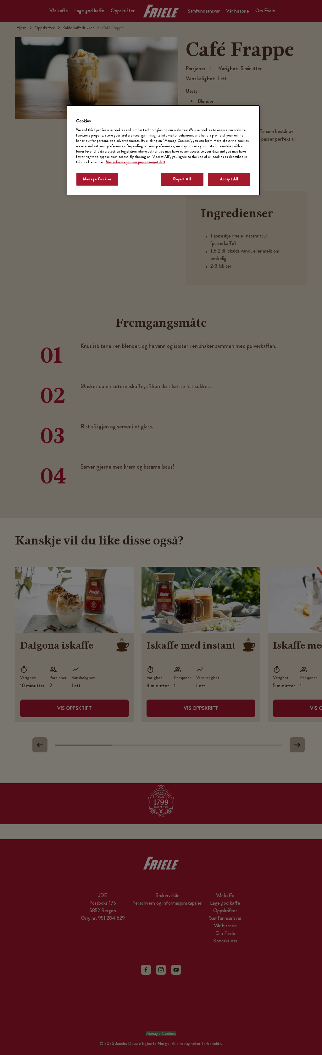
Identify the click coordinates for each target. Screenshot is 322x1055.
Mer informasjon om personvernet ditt (135, 162)
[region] (163, 150)
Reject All (182, 178)
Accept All (229, 178)
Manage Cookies (97, 178)
